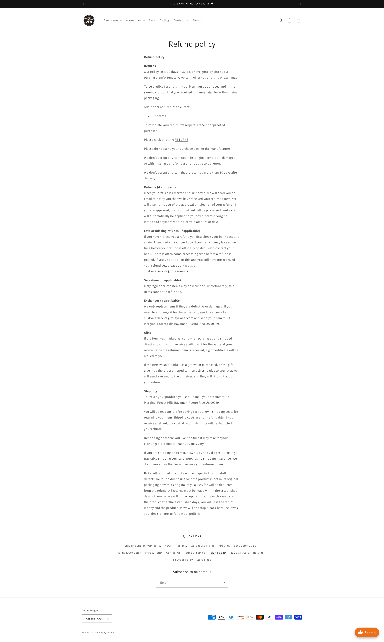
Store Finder (204, 560)
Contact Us (173, 552)
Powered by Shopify (104, 632)
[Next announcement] (300, 4)
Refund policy (218, 552)
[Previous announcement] (83, 4)
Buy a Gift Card (240, 552)
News (168, 545)
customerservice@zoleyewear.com (168, 271)
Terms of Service (194, 552)
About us (224, 545)
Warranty (181, 545)
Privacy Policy (153, 552)
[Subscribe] (223, 582)
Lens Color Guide (245, 545)
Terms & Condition (129, 552)
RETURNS (181, 139)
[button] (113, 20)
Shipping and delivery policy (143, 545)
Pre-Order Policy (182, 560)
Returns (258, 552)
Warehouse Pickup (203, 545)
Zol (92, 632)
